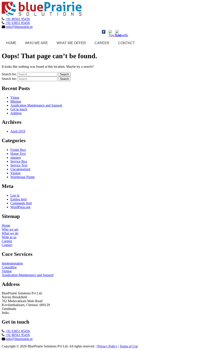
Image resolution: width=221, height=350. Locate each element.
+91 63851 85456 (17, 22)
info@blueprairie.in (19, 26)
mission (15, 157)
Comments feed (21, 203)
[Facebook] (104, 32)
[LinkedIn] (117, 32)
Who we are (36, 43)
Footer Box (18, 150)
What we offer (71, 43)
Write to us (9, 237)
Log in (14, 195)
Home (11, 43)
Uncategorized (20, 169)
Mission (15, 101)
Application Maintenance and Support (36, 105)
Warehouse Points (22, 177)
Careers (7, 241)
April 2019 (17, 131)
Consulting (9, 267)
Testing (7, 271)
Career (102, 43)
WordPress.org (20, 207)
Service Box (18, 161)
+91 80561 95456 (17, 19)
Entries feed (18, 199)
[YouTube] (110, 32)
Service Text (18, 165)
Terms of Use (129, 346)
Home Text (18, 153)
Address (16, 113)
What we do (10, 233)
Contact (126, 43)
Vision (14, 97)
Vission (15, 173)
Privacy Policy (107, 346)
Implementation (12, 263)
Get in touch (18, 109)
